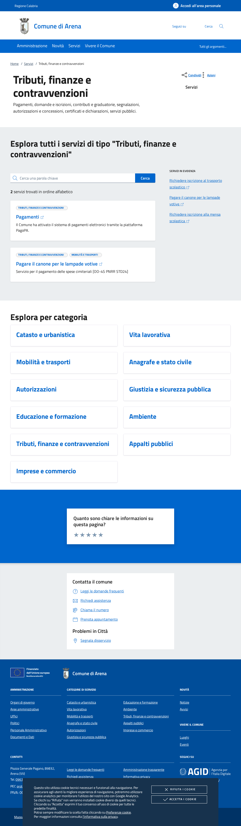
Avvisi (184, 709)
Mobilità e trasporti (80, 716)
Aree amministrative (24, 709)
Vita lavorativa (77, 709)
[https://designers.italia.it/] (205, 771)
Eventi (184, 744)
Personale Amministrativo (28, 730)
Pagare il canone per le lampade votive (57, 263)
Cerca (145, 178)
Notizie (184, 702)
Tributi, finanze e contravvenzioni (146, 716)
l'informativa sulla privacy (100, 816)
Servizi (28, 63)
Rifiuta (183, 789)
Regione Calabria (26, 5)
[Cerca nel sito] (221, 26)
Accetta (183, 799)
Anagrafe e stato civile (82, 723)
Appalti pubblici (133, 723)
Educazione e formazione (140, 702)
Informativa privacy (136, 776)
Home (14, 63)
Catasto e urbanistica (81, 702)
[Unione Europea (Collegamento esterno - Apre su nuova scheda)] (31, 673)
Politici (14, 723)
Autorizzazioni (76, 730)
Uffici (14, 716)
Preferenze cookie (118, 812)
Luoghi (184, 737)
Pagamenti (28, 216)
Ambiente (130, 709)
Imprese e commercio (138, 730)
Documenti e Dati (22, 737)
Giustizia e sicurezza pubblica (86, 737)
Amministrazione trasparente (143, 769)
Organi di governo (22, 702)
